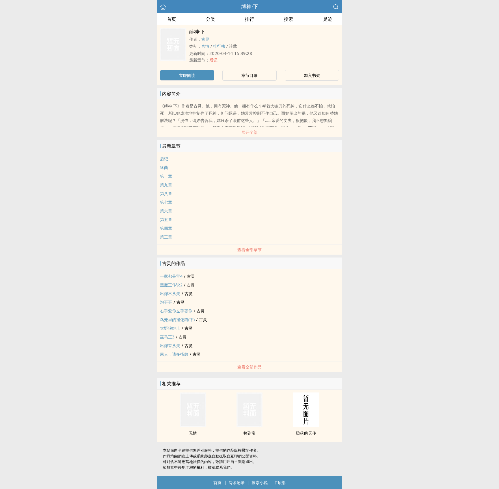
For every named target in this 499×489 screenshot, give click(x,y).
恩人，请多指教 (174, 354)
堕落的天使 (306, 433)
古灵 (205, 39)
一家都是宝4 (171, 276)
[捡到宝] (249, 425)
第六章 (166, 211)
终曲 (164, 167)
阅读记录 (236, 482)
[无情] (193, 425)
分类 (210, 19)
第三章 (166, 237)
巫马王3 (167, 337)
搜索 (288, 19)
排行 (249, 19)
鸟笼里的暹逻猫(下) (177, 319)
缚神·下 (249, 6)
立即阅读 (187, 75)
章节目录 (249, 75)
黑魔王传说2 (171, 285)
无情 (193, 433)
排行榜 (219, 46)
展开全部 (249, 132)
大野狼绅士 (170, 328)
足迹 (327, 19)
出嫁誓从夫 (170, 345)
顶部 (282, 482)
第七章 (166, 202)
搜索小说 (260, 482)
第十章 (166, 176)
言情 (205, 46)
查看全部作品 (249, 367)
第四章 (166, 228)
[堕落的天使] (306, 425)
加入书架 (312, 75)
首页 (171, 19)
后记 (213, 60)
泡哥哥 (166, 302)
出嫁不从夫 (170, 293)
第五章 (166, 219)
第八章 (166, 193)
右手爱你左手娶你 (176, 311)
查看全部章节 (249, 249)
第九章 (166, 185)
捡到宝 (249, 433)
